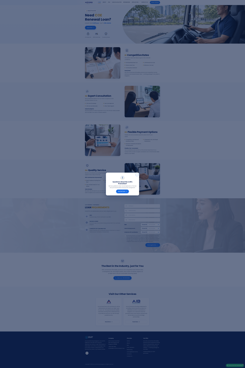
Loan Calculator (116, 2)
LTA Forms (129, 354)
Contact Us (144, 2)
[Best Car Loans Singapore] (87, 353)
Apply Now (89, 27)
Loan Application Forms (132, 351)
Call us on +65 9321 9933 (123, 278)
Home (99, 2)
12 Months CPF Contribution (131, 232)
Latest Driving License (129, 228)
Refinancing (126, 2)
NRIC (125, 224)
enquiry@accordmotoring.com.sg (116, 348)
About (104, 2)
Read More (108, 321)
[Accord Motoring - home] (89, 2)
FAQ (109, 2)
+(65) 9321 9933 (112, 346)
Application (135, 2)
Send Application (151, 245)
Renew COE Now (155, 2)
